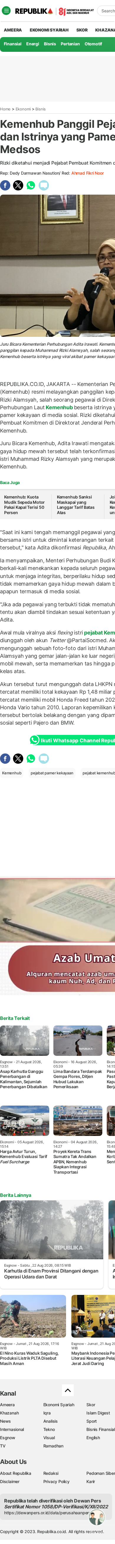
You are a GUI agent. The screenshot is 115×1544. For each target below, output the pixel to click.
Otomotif (93, 43)
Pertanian (70, 43)
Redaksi (51, 1473)
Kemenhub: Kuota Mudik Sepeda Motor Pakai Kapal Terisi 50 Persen (24, 504)
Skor (90, 1404)
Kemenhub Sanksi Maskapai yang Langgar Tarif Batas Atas (76, 504)
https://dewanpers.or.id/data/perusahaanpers (47, 1512)
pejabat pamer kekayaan (52, 773)
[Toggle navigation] (6, 10)
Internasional (12, 1429)
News (5, 1421)
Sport (91, 1421)
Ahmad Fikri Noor (87, 172)
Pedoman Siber (100, 1473)
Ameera (7, 1404)
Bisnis (50, 43)
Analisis (50, 1421)
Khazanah (9, 1412)
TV (3, 1445)
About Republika (15, 1473)
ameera (13, 29)
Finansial (13, 43)
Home (5, 109)
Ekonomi (23, 109)
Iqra (47, 1412)
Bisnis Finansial (100, 1429)
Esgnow (7, 1437)
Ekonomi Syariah (49, 29)
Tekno (49, 1429)
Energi (32, 43)
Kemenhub (59, 407)
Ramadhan (53, 1445)
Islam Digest (98, 1412)
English (93, 1437)
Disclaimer (9, 1481)
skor (81, 29)
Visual (49, 1437)
